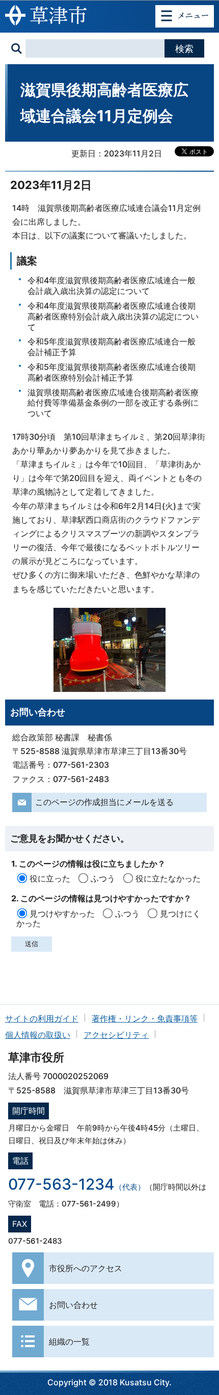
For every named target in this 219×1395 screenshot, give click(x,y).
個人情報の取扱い (37, 1035)
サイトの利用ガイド (41, 1018)
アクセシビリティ (116, 1035)
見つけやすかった (62, 913)
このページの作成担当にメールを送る (104, 802)
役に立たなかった (168, 878)
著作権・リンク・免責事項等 (145, 1018)
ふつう (103, 878)
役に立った (50, 878)
